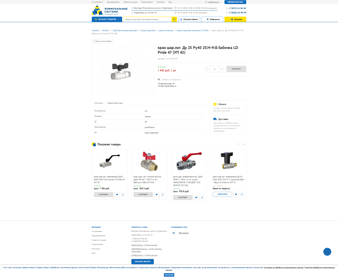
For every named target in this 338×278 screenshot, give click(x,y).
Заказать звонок (142, 262)
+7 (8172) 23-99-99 (139, 238)
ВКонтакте (184, 233)
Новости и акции (132, 2)
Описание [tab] (98, 103)
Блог (172, 2)
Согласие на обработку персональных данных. (284, 267)
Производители (115, 2)
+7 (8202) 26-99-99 (139, 241)
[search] (174, 19)
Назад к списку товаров (103, 41)
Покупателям (146, 2)
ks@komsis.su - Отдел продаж (144, 245)
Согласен (169, 275)
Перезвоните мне (235, 2)
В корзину (236, 69)
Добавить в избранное (171, 79)
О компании (97, 2)
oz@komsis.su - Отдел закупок (144, 255)
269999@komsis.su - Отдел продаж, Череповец (146, 250)
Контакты (163, 2)
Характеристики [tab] (115, 103)
